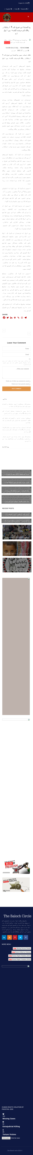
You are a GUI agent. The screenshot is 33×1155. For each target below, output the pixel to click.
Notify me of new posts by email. (20, 384)
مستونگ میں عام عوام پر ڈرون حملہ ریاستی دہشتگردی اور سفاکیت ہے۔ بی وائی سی (16, 439)
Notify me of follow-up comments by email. (17, 381)
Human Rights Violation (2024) (21, 959)
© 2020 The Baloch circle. (14, 1150)
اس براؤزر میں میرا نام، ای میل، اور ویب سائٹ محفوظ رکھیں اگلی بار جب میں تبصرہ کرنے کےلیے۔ (16, 362)
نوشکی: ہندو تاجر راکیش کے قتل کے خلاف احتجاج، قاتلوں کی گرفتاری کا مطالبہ (16, 420)
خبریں (7, 42)
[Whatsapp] (22, 317)
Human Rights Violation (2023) (21, 955)
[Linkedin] (11, 317)
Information (6, 1138)
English (8, 9)
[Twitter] (7, 317)
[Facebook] (4, 317)
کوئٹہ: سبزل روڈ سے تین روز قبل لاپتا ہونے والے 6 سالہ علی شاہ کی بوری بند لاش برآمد (16, 429)
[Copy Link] (18, 317)
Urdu (16, 9)
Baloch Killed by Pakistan (22, 952)
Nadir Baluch (11, 48)
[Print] (14, 317)
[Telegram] (25, 317)
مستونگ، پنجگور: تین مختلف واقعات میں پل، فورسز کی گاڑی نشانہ (16, 405)
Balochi (23, 9)
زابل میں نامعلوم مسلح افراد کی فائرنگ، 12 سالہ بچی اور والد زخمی (16, 412)
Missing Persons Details (23, 948)
